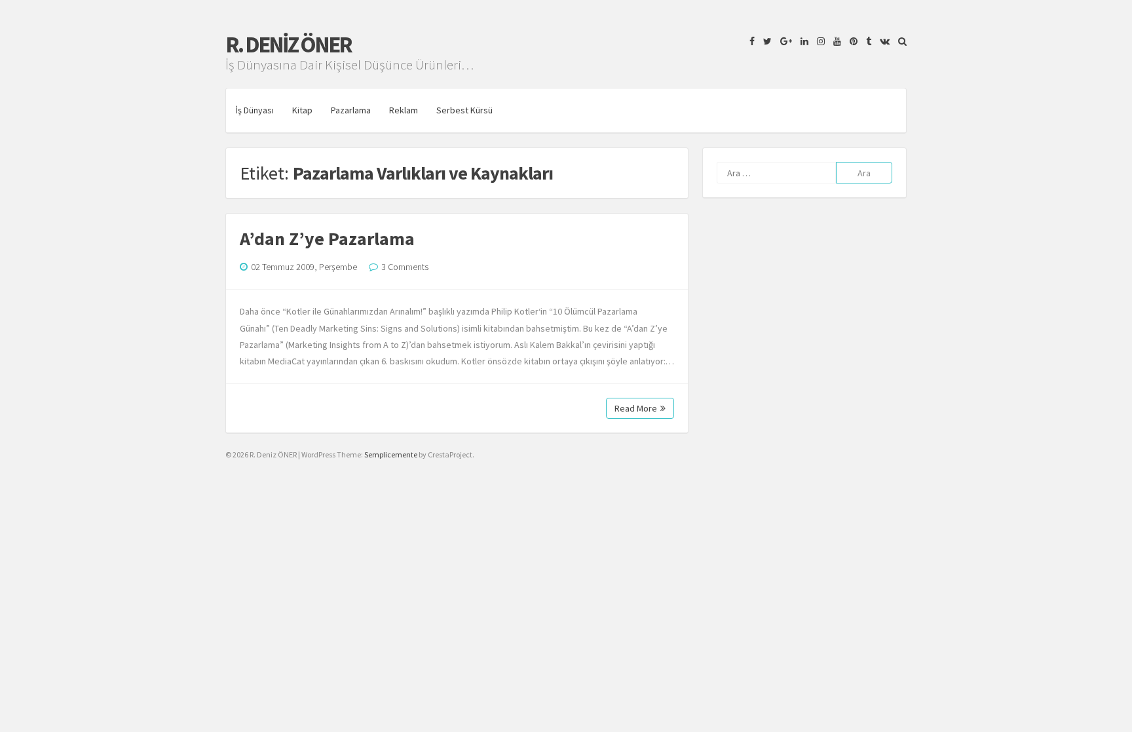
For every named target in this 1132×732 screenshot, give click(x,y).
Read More (635, 408)
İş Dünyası (254, 110)
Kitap (302, 110)
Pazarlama (351, 110)
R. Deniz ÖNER (288, 44)
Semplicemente (390, 454)
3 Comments (404, 267)
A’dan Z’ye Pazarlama (327, 238)
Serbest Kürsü (464, 110)
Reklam (403, 110)
